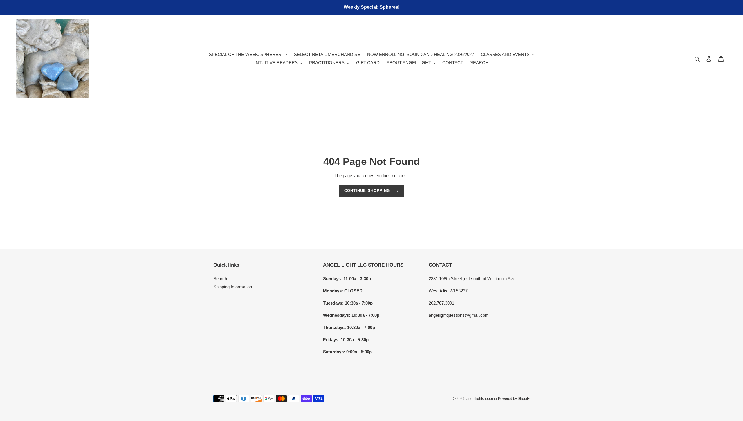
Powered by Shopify (514, 399)
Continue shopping (367, 190)
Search (220, 278)
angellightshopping (481, 399)
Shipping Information (232, 286)
